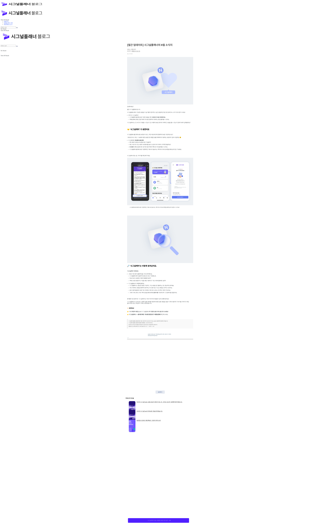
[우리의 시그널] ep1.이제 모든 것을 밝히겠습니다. (150, 411)
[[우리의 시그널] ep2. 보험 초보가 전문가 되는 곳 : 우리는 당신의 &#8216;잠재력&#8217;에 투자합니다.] (132, 404)
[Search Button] (17, 27)
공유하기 (160, 392)
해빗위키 (133, 49)
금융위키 (6, 21)
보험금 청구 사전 (8, 23)
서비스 (129, 49)
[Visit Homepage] (24, 7)
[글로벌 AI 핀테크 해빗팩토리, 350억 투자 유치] (132, 423)
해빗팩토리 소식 (8, 24)
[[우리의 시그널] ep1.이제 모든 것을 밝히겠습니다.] (132, 413)
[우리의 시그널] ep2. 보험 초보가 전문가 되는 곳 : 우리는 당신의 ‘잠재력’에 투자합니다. (159, 402)
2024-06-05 (136, 51)
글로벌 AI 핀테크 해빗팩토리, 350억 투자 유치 (149, 420)
